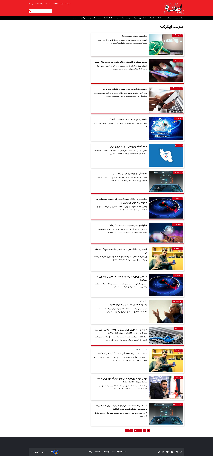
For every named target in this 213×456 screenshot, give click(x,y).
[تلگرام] (171, 452)
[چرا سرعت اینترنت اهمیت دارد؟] (166, 44)
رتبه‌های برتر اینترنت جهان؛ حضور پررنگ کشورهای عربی (125, 89)
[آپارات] (158, 452)
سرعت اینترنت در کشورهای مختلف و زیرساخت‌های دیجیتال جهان (121, 62)
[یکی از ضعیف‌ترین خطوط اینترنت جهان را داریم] (166, 311)
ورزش (135, 18)
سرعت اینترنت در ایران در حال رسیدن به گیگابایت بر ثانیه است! (122, 353)
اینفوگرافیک (107, 18)
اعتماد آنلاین (96, 452)
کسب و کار (92, 18)
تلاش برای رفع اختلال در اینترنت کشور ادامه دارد (128, 119)
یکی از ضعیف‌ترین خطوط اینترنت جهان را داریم (128, 304)
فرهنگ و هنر (126, 18)
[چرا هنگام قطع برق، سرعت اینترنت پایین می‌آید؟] (166, 155)
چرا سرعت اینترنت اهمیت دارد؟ (134, 36)
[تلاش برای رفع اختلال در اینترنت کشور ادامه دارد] (166, 128)
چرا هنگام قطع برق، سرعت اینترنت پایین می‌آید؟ (127, 146)
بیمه (99, 18)
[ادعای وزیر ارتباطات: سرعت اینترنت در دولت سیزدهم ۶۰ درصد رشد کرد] (166, 258)
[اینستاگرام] (175, 452)
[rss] (180, 452)
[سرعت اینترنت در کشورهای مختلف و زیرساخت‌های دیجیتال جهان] (166, 70)
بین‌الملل (160, 18)
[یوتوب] (166, 452)
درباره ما (61, 4)
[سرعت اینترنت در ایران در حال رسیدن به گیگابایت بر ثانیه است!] (166, 360)
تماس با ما (68, 4)
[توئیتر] (162, 452)
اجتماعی (142, 18)
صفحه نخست (178, 18)
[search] (30, 11)
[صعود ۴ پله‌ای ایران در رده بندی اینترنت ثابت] (166, 181)
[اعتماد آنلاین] (173, 8)
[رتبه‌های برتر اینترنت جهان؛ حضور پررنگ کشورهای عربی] (166, 100)
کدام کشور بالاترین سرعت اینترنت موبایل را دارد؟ (128, 225)
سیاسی (168, 18)
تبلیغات (55, 4)
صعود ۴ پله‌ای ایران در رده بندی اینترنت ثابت (129, 173)
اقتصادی (151, 18)
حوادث (117, 18)
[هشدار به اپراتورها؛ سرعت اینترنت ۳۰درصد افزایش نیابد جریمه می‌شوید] (166, 285)
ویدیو (75, 18)
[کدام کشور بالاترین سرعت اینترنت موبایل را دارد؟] (166, 233)
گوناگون (83, 18)
